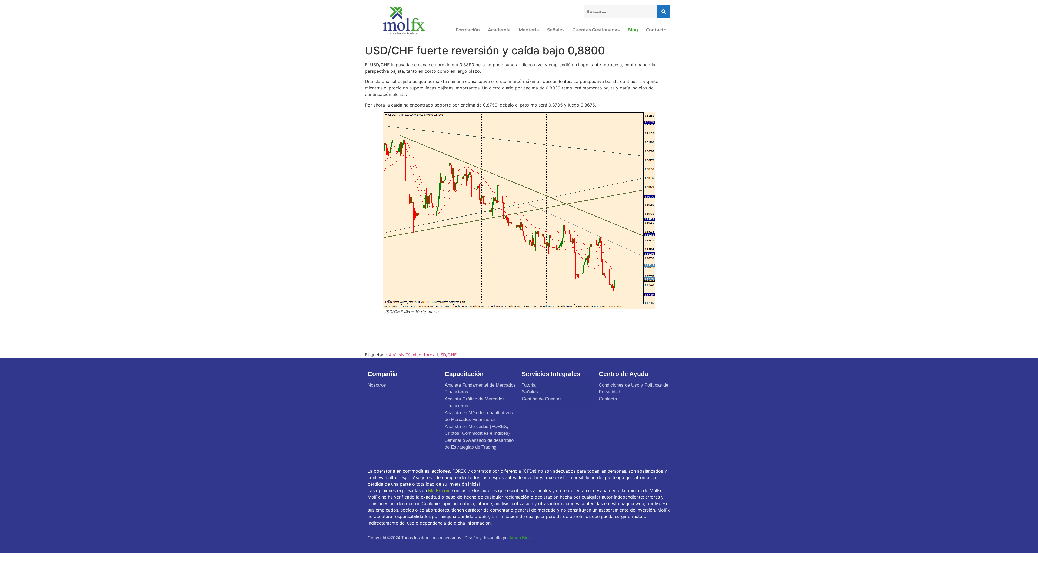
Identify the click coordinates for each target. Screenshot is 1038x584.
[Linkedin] (664, 537)
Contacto (656, 29)
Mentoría (529, 29)
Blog (633, 29)
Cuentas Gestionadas (596, 29)
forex (429, 354)
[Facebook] (626, 537)
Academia (499, 29)
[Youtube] (651, 537)
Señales (555, 29)
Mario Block (521, 538)
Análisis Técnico (405, 354)
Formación (468, 29)
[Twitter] (639, 537)
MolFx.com (439, 490)
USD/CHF (447, 354)
